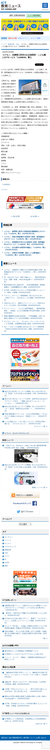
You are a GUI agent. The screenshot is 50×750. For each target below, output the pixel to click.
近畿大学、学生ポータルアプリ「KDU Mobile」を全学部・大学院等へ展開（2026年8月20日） (26, 683)
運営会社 (4, 738)
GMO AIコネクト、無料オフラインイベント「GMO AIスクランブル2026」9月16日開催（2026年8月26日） (24, 304)
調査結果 (8, 550)
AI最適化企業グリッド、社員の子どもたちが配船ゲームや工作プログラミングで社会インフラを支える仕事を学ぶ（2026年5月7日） (26, 608)
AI (5, 559)
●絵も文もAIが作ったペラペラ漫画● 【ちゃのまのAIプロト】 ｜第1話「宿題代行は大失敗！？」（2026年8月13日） (25, 408)
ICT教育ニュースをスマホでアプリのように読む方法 (24, 654)
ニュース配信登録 (34, 15)
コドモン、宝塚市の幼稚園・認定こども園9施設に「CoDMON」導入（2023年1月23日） (22, 254)
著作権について (29, 738)
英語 (6, 566)
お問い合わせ (41, 738)
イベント (8, 540)
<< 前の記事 (15, 216)
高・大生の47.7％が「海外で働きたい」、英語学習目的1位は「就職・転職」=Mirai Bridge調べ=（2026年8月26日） (25, 279)
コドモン (4, 189)
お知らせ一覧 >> (41, 724)
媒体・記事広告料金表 (17, 15)
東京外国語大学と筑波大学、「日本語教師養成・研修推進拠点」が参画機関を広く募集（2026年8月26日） (24, 286)
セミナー (8, 543)
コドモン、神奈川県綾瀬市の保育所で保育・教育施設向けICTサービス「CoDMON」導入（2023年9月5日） (24, 238)
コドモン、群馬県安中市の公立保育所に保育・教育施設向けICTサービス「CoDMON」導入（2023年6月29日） (24, 243)
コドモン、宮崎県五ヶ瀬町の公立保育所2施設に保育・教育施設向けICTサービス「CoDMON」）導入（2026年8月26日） (25, 272)
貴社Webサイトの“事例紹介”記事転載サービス (21, 651)
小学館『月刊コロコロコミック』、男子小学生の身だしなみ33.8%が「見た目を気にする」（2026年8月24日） (26, 690)
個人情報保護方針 (15, 738)
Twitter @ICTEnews (25, 511)
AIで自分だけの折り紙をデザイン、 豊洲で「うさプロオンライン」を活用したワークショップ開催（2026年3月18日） (26, 620)
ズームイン (7, 386)
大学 (6, 553)
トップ (3, 44)
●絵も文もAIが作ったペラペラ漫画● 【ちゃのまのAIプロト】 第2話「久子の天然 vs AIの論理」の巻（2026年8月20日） (26, 393)
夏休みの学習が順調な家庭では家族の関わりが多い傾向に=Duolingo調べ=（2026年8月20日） (26, 697)
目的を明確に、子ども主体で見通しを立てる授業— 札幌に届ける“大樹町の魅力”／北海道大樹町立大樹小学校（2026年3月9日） (26, 633)
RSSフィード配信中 (25, 495)
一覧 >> (45, 638)
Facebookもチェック (25, 503)
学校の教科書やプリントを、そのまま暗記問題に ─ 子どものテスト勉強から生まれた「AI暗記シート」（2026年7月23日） (26, 416)
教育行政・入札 (13, 44)
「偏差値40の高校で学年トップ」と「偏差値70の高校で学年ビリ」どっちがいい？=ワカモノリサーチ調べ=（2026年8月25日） (26, 675)
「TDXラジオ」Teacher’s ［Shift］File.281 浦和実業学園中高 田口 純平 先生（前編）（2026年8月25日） (25, 447)
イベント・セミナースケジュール (17, 433)
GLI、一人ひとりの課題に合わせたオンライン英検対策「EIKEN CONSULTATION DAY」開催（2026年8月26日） (24, 329)
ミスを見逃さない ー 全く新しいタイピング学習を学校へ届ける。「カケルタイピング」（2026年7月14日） (25, 423)
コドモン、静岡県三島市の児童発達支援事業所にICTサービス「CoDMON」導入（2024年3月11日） (25, 232)
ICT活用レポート (9, 600)
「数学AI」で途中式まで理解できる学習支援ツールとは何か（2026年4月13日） (26, 614)
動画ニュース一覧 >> (40, 487)
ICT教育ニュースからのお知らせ (16, 713)
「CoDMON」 (6, 184)
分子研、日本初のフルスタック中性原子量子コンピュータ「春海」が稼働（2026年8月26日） (24, 291)
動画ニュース (8, 440)
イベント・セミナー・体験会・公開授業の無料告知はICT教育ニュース (25, 658)
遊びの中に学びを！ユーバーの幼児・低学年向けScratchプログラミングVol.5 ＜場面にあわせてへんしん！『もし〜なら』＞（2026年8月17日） (26, 401)
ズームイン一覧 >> (41, 426)
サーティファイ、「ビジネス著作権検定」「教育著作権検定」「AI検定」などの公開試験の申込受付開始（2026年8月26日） (24, 311)
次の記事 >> (34, 216)
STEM (7, 562)
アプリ (7, 556)
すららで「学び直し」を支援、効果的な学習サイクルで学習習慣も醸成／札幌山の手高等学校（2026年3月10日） (26, 627)
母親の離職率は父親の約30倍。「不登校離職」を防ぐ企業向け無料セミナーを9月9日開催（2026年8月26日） (24, 317)
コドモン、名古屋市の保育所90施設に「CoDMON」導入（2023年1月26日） (25, 249)
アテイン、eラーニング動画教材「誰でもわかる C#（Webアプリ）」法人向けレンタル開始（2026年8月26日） (24, 298)
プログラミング (10, 547)
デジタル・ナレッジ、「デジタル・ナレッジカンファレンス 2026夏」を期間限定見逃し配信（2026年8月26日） (25, 322)
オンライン (9, 537)
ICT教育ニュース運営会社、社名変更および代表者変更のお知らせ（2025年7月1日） (25, 720)
